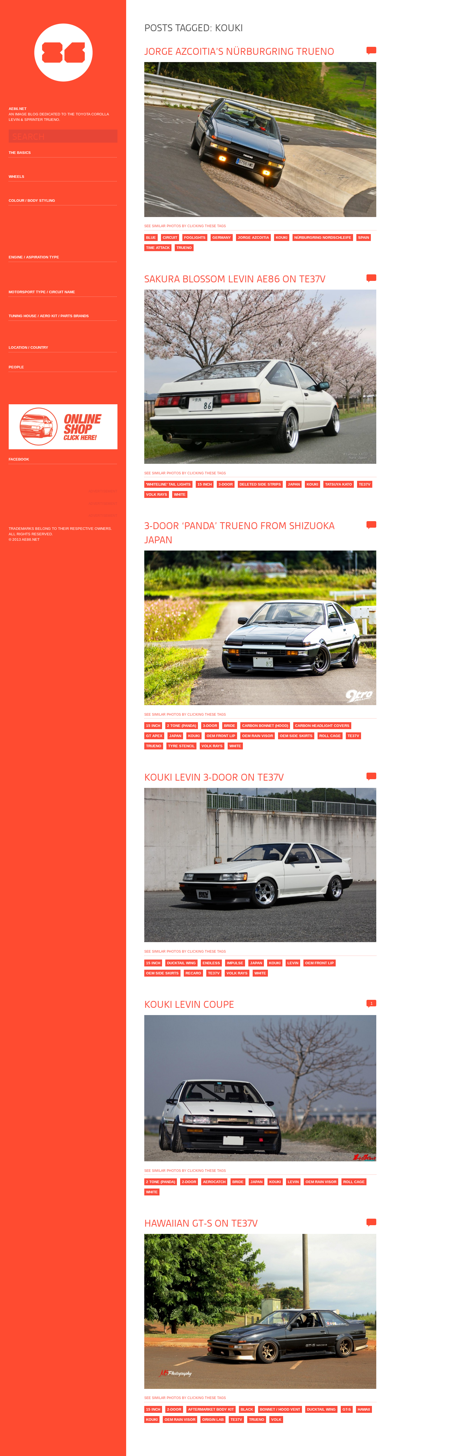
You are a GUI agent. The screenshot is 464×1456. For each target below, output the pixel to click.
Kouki (281, 238)
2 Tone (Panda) (181, 726)
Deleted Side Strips (260, 484)
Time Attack (158, 248)
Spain (363, 238)
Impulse (235, 963)
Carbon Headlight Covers (322, 726)
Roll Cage (330, 736)
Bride (229, 726)
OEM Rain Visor (257, 736)
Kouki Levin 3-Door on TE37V (214, 777)
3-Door (226, 484)
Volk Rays (156, 494)
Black (247, 1409)
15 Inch (205, 484)
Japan (294, 484)
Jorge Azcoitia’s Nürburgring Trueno (239, 51)
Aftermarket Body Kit (211, 1409)
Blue (151, 238)
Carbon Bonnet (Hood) (265, 726)
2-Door (189, 1182)
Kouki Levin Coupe (189, 1004)
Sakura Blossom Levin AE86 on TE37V (235, 279)
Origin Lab (213, 1420)
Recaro (193, 973)
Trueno (184, 248)
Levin (292, 963)
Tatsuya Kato (338, 484)
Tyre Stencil (181, 746)
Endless (211, 963)
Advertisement (102, 491)
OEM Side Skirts (296, 736)
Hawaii (364, 1409)
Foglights (195, 238)
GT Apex (154, 736)
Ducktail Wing (181, 963)
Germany (221, 238)
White (180, 494)
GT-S (347, 1409)
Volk (276, 1420)
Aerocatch (214, 1182)
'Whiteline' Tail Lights (168, 484)
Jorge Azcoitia (253, 238)
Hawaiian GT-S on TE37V (201, 1223)
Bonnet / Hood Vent (280, 1409)
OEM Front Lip (221, 736)
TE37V (364, 484)
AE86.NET (63, 52)
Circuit (170, 238)
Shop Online (63, 426)
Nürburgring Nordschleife (322, 238)
